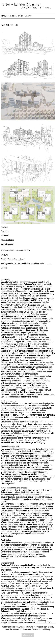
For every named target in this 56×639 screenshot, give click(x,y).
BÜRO (20, 16)
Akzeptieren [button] (27, 635)
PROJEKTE (12, 16)
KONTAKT (28, 16)
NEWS (3, 16)
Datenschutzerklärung (41, 629)
